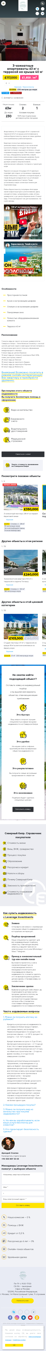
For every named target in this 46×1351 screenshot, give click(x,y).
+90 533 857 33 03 (10, 1159)
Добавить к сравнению (13, 98)
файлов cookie (19, 1340)
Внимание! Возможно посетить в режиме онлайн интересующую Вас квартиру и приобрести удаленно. (22, 376)
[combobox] (7, 83)
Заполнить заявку (23, 809)
